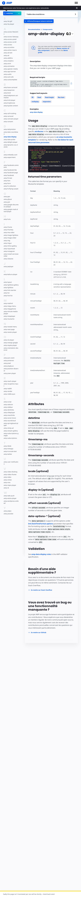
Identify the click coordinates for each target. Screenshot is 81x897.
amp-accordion (9, 47)
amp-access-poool (10, 39)
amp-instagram (9, 251)
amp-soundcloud (10, 421)
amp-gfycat (8, 199)
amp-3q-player (9, 24)
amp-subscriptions (10, 438)
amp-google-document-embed (11, 206)
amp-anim (7, 63)
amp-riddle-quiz (9, 394)
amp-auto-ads (9, 77)
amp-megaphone (10, 309)
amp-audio (7, 74)
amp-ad (6, 55)
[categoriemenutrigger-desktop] (39, 21)
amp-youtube (8, 514)
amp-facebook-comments (11, 166)
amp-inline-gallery (10, 246)
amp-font (7, 181)
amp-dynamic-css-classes (11, 146)
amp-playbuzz (9, 366)
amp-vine (7, 482)
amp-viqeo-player (10, 485)
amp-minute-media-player (11, 312)
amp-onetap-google (11, 343)
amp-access (8, 45)
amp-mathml (8, 303)
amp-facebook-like (10, 170)
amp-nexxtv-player (10, 332)
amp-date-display (10, 137)
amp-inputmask (9, 249)
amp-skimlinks (9, 410)
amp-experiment (10, 157)
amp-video (7, 477)
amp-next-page (9, 329)
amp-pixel (7, 363)
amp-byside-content (11, 106)
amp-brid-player (9, 100)
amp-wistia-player (10, 498)
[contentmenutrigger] (51, 14)
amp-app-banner (10, 71)
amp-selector (8, 404)
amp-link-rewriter (10, 290)
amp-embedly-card (10, 155)
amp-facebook (9, 175)
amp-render (8, 391)
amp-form (7, 183)
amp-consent (8, 121)
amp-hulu (7, 219)
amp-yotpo (7, 511)
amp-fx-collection (10, 186)
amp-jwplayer (8, 266)
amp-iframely (8, 230)
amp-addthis (8, 58)
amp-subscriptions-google (11, 434)
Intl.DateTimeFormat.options (40, 524)
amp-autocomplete (10, 80)
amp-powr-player (10, 373)
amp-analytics (9, 61)
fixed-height (49, 97)
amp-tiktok (7, 446)
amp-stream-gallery (11, 431)
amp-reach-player (10, 381)
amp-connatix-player (11, 119)
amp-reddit (8, 389)
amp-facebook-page (11, 173)
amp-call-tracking (10, 113)
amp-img (7, 241)
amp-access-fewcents (11, 33)
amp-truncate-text (10, 451)
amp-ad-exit (8, 53)
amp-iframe (8, 227)
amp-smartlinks (9, 415)
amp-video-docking (10, 472)
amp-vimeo (8, 480)
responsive (47, 102)
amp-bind (7, 93)
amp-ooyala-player (10, 345)
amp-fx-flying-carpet (11, 189)
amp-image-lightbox (11, 235)
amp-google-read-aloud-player (11, 210)
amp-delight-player (10, 142)
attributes (39, 131)
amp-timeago (8, 449)
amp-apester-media (11, 69)
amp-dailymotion (10, 129)
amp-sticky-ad (9, 428)
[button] (76, 2)
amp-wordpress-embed (11, 502)
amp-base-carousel (10, 87)
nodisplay (35, 102)
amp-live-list (8, 296)
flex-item (61, 97)
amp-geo (7, 196)
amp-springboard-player (11, 424)
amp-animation (9, 66)
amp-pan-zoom (9, 358)
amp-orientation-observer (11, 349)
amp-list (6, 293)
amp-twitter (8, 454)
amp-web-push (9, 496)
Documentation (34, 29)
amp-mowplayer (9, 316)
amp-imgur (8, 243)
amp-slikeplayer (9, 412)
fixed (39, 97)
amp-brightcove (9, 103)
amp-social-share (10, 418)
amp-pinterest (9, 360)
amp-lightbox (8, 287)
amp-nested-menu (10, 327)
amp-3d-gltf (8, 21)
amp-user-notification (11, 463)
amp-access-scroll (10, 42)
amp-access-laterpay (11, 37)
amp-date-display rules (41, 554)
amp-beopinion (9, 90)
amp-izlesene (8, 259)
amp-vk (6, 488)
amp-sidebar (8, 407)
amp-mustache (9, 319)
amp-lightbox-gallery (11, 285)
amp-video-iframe (10, 474)
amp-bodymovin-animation (11, 96)
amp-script (7, 402)
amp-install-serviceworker (11, 255)
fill (32, 97)
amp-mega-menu (10, 306)
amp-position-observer (11, 370)
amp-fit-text (8, 178)
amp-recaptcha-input (11, 385)
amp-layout (8, 282)
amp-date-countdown (11, 133)
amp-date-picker (9, 139)
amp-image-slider (10, 238)
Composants (48, 29)
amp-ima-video (9, 232)
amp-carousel (8, 116)
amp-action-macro (10, 50)
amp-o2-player (9, 340)
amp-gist (7, 202)
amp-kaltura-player (10, 274)
